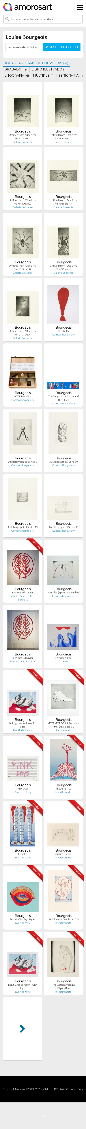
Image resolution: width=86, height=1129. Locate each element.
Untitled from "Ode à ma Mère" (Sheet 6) (23, 202)
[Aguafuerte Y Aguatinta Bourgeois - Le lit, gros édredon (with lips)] (23, 695)
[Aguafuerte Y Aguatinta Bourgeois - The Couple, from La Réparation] (63, 957)
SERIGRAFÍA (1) (70, 76)
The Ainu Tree (63, 788)
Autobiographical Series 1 (22, 461)
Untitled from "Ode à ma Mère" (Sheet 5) (23, 136)
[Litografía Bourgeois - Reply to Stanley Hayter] (23, 891)
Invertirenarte (63, 792)
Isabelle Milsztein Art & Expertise (23, 597)
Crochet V (63, 331)
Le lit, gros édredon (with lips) (22, 724)
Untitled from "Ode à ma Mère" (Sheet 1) (63, 267)
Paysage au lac (63, 657)
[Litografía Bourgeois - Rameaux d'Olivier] (23, 564)
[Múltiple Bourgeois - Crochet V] (63, 303)
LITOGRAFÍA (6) (16, 76)
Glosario (71, 1089)
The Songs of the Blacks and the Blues (63, 398)
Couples (22, 854)
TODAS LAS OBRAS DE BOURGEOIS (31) (36, 63)
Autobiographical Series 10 (23, 527)
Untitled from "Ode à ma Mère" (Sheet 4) (23, 332)
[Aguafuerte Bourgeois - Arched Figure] (63, 826)
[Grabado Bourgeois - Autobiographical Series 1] (22, 434)
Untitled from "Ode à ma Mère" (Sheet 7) (63, 136)
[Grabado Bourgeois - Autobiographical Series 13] (63, 499)
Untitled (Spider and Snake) (63, 592)
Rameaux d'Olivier (22, 592)
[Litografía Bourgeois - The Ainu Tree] (63, 761)
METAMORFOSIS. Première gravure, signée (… (63, 724)
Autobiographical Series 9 (63, 461)
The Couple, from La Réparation (63, 986)
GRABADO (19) (16, 69)
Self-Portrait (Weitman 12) (63, 919)
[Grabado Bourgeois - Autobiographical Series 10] (22, 499)
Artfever (63, 661)
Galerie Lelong (22, 792)
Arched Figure (63, 854)
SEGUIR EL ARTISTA (64, 47)
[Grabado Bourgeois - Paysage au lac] (63, 630)
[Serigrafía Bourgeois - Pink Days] (23, 761)
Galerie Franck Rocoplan (22, 661)
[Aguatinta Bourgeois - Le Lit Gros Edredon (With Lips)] (23, 957)
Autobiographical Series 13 (64, 527)
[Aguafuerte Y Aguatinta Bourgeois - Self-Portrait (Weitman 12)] (63, 891)
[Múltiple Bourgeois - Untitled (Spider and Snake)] (63, 564)
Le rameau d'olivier (22, 657)
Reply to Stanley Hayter (23, 919)
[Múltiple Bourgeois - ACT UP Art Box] (23, 368)
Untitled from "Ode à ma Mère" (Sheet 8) (23, 267)
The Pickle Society (23, 730)
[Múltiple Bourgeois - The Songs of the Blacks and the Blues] (63, 368)
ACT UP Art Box (22, 396)
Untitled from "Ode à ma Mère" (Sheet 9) (63, 202)
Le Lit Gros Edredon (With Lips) (22, 986)
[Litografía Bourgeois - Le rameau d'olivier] (23, 630)
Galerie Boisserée (23, 142)
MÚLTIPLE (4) (43, 76)
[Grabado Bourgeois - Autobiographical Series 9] (64, 434)
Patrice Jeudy (63, 730)
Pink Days (22, 788)
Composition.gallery (63, 334)
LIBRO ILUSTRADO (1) (49, 69)
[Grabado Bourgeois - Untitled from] (23, 107)
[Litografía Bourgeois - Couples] (22, 826)
